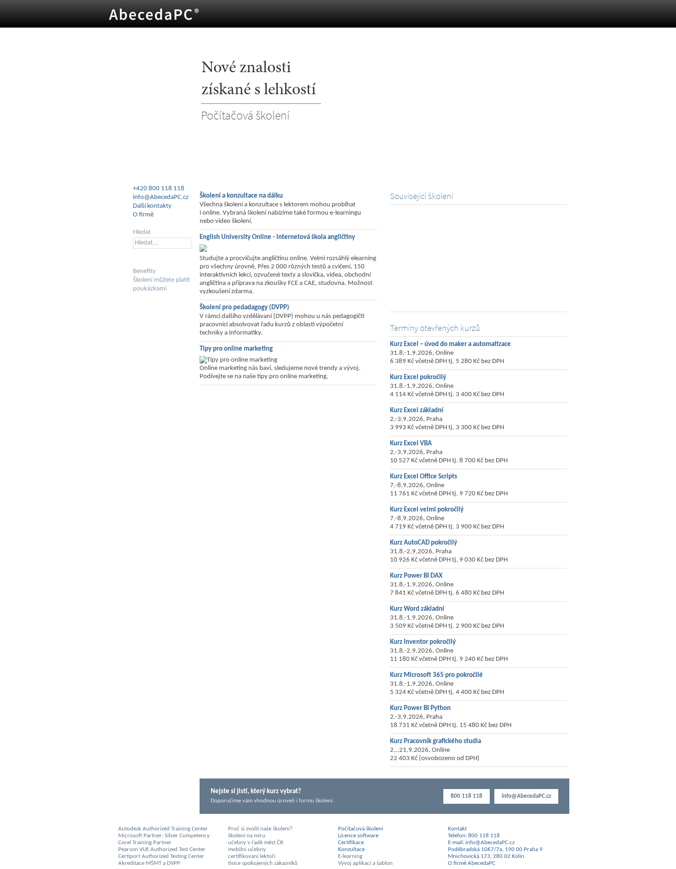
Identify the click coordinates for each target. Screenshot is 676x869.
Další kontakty (152, 206)
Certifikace (351, 843)
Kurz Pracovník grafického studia (435, 741)
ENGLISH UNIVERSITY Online (434, 244)
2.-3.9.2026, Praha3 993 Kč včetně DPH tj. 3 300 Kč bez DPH (447, 423)
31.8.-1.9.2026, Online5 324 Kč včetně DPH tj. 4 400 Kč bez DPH (447, 688)
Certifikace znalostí (420, 272)
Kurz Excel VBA (411, 443)
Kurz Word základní (417, 609)
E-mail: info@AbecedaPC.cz (481, 843)
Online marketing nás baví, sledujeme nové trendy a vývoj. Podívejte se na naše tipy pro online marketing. (280, 372)
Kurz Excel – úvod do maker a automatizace (450, 344)
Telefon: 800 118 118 (474, 836)
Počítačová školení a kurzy (430, 217)
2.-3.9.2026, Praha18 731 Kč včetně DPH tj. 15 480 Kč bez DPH (450, 721)
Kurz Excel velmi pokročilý (427, 509)
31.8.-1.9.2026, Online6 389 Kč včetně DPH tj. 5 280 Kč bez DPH (447, 357)
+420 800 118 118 (158, 188)
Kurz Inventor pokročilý (423, 642)
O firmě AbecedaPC (421, 299)
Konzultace (410, 258)
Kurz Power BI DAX (416, 576)
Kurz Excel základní (416, 410)
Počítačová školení (245, 115)
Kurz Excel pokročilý (418, 377)
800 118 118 (466, 796)
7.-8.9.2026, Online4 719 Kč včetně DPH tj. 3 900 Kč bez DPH (447, 522)
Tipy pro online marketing (236, 349)
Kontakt (457, 829)
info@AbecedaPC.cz (526, 796)
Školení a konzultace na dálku (241, 196)
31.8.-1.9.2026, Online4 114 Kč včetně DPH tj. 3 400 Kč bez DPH (447, 390)
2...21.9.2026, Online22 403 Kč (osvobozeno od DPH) (435, 754)
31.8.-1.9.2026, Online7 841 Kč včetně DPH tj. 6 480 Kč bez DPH (447, 588)
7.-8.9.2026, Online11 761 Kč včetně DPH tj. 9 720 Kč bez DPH (449, 489)
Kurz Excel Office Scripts (423, 476)
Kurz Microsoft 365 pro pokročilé (436, 675)
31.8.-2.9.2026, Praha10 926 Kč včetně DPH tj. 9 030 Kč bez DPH (449, 555)
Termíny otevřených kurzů (435, 328)
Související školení (421, 196)
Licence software (417, 286)
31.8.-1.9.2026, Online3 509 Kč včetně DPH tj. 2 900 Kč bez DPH (447, 622)
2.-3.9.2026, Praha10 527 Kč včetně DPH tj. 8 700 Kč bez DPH (449, 456)
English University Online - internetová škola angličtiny (277, 237)
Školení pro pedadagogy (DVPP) (244, 307)
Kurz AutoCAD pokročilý (423, 543)
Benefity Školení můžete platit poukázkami (161, 280)
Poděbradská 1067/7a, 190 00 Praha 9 (495, 849)
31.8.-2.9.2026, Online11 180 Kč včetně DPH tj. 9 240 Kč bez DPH (449, 655)
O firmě (143, 214)
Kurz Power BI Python (420, 708)
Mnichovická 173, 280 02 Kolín (486, 856)
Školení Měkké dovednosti (431, 230)
